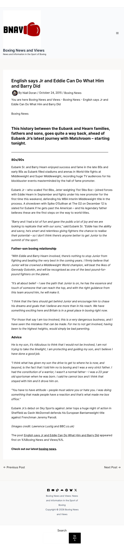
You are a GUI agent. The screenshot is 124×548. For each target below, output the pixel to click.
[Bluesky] (71, 490)
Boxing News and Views (23, 50)
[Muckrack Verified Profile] (57, 490)
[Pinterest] (66, 490)
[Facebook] (48, 490)
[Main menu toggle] (117, 33)
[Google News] (62, 490)
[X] (75, 490)
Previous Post (14, 467)
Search (62, 530)
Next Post (112, 467)
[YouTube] (53, 490)
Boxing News (73, 92)
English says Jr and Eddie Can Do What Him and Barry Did (61, 435)
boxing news (47, 449)
